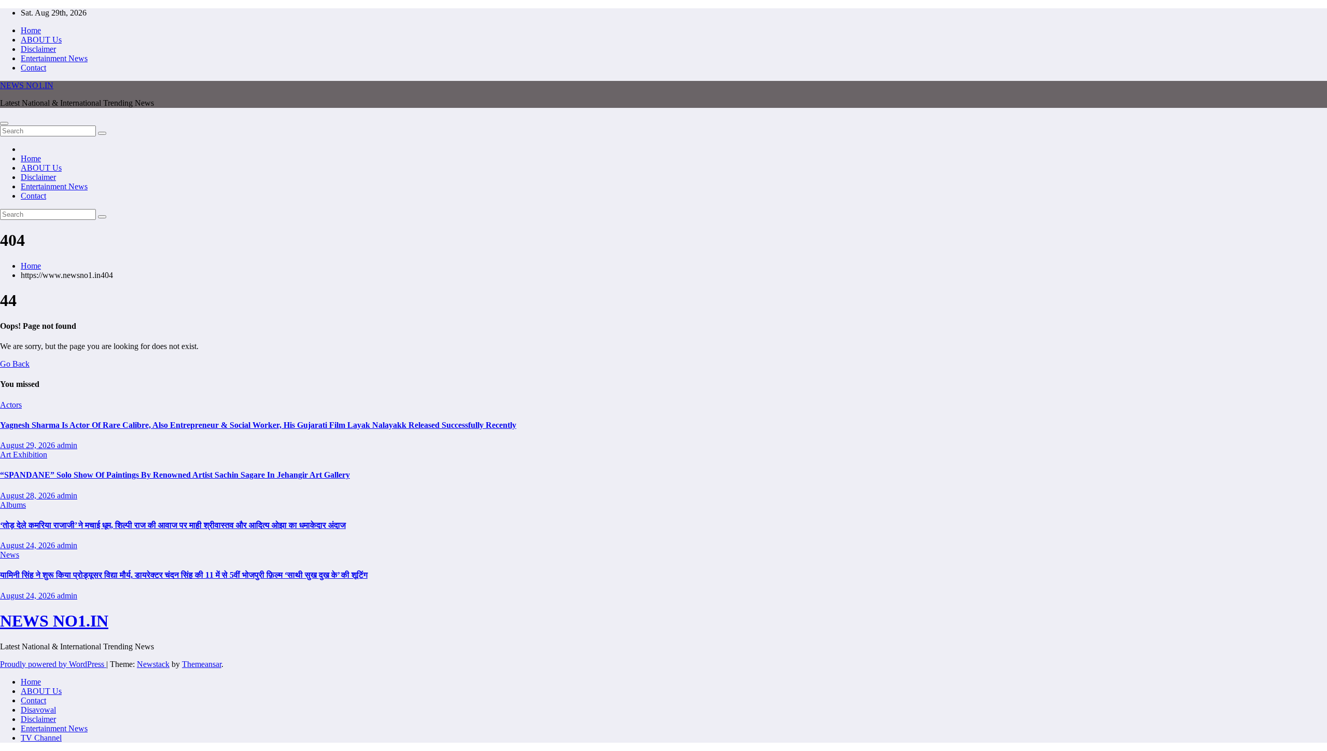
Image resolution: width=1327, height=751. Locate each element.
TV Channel (41, 737)
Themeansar (201, 664)
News (9, 554)
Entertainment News (54, 58)
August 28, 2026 (28, 495)
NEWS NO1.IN (26, 85)
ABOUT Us (41, 39)
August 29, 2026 (28, 445)
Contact (33, 67)
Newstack (153, 664)
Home (31, 30)
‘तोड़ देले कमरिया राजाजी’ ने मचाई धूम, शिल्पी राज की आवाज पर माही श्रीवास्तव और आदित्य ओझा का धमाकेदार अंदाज (173, 525)
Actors (11, 404)
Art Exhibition (23, 454)
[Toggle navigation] (4, 123)
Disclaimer (38, 49)
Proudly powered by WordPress (53, 664)
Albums (13, 504)
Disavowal (38, 709)
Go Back (15, 363)
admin (67, 445)
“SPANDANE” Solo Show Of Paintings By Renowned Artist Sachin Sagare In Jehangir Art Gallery (175, 474)
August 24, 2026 (28, 545)
